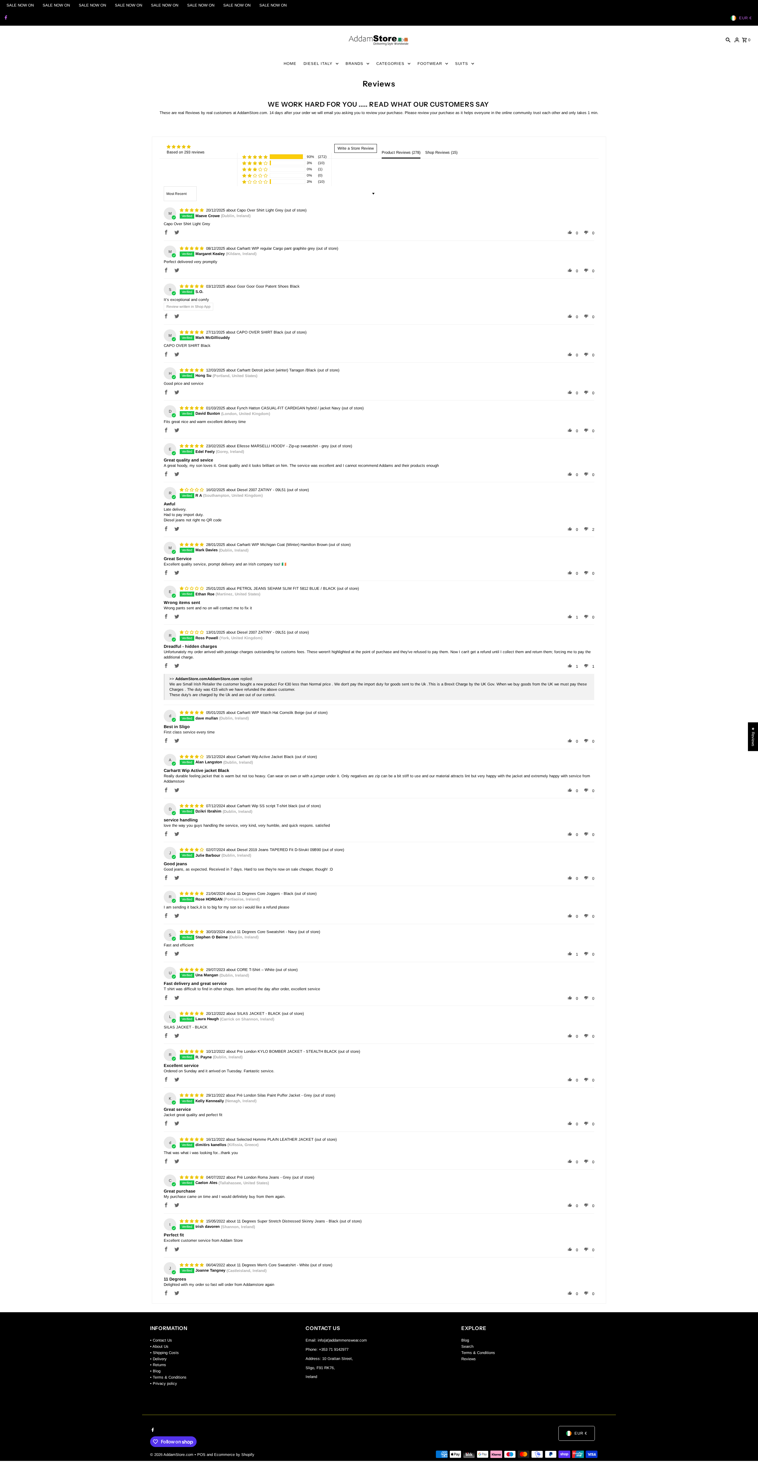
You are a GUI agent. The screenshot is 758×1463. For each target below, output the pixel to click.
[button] (255, 156)
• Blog (155, 1371)
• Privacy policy (163, 1383)
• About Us (159, 1346)
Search (467, 1346)
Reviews (468, 1359)
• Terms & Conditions (168, 1377)
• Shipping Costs (164, 1352)
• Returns (158, 1365)
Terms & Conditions (478, 1352)
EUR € (745, 18)
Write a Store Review (356, 148)
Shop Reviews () (441, 152)
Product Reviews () (401, 152)
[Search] (728, 40)
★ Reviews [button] (753, 736)
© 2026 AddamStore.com (172, 1454)
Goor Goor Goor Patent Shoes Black (268, 286)
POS (201, 1454)
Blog (465, 1340)
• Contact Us (161, 1340)
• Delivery (158, 1359)
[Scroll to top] (745, 1447)
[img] (179, 147)
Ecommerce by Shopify (234, 1454)
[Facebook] (5, 18)
